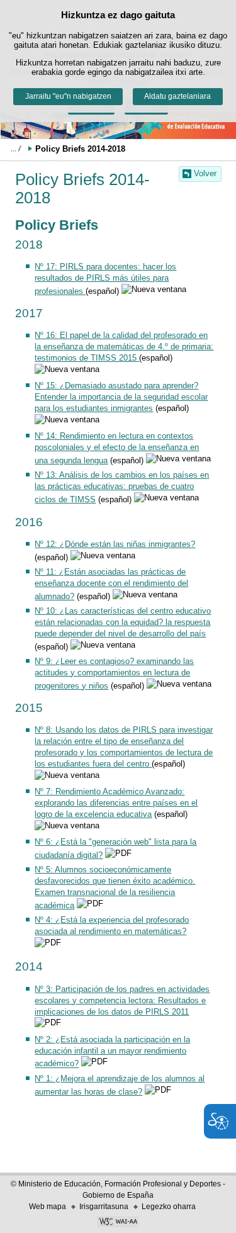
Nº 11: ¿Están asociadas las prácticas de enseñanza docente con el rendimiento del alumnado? (111, 584)
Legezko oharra (169, 1206)
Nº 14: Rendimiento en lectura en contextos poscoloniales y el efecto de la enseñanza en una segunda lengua (117, 448)
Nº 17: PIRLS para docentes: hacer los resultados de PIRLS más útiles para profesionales (105, 279)
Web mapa (47, 1206)
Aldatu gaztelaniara (177, 96)
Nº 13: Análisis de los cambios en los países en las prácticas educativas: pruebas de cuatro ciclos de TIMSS (122, 487)
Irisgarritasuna (103, 1206)
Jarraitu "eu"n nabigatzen (68, 96)
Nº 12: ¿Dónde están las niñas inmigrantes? (115, 544)
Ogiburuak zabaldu (15, 148)
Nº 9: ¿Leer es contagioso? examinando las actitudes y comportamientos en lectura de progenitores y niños (114, 673)
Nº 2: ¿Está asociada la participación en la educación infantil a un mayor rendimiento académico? (112, 1052)
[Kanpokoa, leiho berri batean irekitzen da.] (118, 1223)
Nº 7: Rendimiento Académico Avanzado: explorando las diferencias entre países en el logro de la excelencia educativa (116, 803)
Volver (205, 173)
